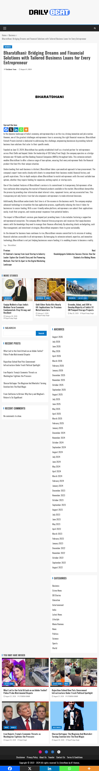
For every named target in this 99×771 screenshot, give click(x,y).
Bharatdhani (12, 245)
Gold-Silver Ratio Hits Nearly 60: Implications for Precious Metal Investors (49, 307)
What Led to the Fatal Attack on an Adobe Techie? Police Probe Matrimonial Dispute (25, 692)
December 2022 (58, 548)
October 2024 (58, 442)
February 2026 (58, 365)
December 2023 (58, 490)
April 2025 (56, 413)
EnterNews (64, 762)
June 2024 (56, 461)
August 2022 (57, 567)
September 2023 (59, 504)
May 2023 (56, 524)
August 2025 (57, 394)
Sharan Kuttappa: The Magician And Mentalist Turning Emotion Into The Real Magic (72, 735)
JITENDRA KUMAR (24, 696)
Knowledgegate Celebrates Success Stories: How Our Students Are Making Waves (75, 254)
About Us (43, 757)
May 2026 (56, 351)
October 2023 (57, 500)
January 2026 (57, 370)
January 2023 (57, 543)
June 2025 (56, 404)
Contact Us (60, 757)
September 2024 (59, 447)
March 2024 (57, 476)
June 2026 (56, 346)
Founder (51, 757)
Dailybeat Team (11, 69)
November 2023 (58, 495)
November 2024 (58, 437)
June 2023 (56, 519)
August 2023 (57, 509)
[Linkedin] (16, 129)
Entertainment (58, 605)
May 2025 (56, 408)
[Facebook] (6, 129)
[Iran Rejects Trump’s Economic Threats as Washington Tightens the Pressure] (25, 716)
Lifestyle (55, 619)
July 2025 (56, 399)
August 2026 (57, 336)
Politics (55, 633)
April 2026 (56, 356)
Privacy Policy (32, 757)
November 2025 (58, 380)
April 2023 (56, 528)
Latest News (83, 298)
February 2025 (58, 423)
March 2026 (57, 360)
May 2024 (56, 466)
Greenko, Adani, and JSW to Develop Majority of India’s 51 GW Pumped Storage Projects (81, 307)
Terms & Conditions (75, 757)
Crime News (57, 590)
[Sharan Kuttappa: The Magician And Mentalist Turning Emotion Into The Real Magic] (73, 716)
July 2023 (56, 514)
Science (55, 638)
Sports (55, 643)
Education (56, 600)
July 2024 (56, 456)
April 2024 (56, 471)
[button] (4, 28)
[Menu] (4, 28)
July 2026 (56, 341)
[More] (26, 129)
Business (8, 47)
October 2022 (57, 557)
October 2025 (57, 384)
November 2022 (58, 553)
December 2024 (58, 432)
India (54, 609)
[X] (11, 129)
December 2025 (58, 375)
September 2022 (59, 562)
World (54, 648)
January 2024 (57, 485)
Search (10, 328)
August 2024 (57, 452)
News (48, 298)
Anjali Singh (23, 740)
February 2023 (58, 538)
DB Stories (56, 595)
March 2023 (57, 533)
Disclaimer (20, 757)
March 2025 (57, 418)
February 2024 (58, 480)
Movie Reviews (58, 624)
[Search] (94, 28)
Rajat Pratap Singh (11, 318)
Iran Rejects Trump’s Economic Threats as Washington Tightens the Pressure (22, 735)
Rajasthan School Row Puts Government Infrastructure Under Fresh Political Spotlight (72, 692)
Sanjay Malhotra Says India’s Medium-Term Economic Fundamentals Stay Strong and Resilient (16, 308)
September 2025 (59, 389)
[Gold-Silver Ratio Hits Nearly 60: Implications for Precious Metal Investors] (49, 289)
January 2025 (57, 428)
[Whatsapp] (21, 129)
